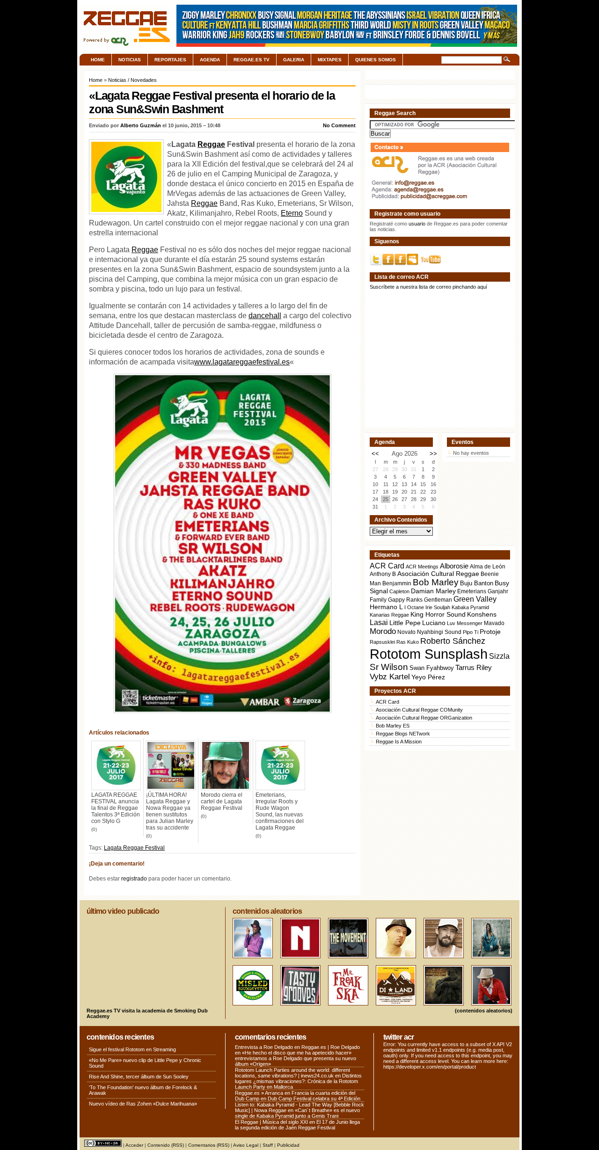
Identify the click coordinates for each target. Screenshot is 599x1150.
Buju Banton (476, 583)
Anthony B (383, 574)
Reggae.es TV (252, 59)
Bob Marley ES (392, 725)
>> (433, 453)
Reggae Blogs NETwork (403, 733)
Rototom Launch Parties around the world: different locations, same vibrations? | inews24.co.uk (292, 1072)
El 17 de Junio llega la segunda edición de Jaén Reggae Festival (297, 1124)
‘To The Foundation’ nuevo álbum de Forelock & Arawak (143, 1090)
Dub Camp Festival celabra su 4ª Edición (314, 1098)
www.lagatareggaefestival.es (242, 362)
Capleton (399, 591)
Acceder (134, 1145)
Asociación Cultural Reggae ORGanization (424, 718)
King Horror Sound (438, 614)
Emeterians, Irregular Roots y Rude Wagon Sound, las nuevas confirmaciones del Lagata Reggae (280, 811)
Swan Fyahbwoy (431, 667)
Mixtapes (330, 59)
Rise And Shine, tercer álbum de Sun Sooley (139, 1076)
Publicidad (288, 1145)
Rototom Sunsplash (429, 654)
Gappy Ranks (405, 600)
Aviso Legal (245, 1145)
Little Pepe (405, 622)
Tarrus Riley (473, 667)
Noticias (129, 59)
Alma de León (487, 566)
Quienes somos (375, 59)
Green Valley (475, 599)
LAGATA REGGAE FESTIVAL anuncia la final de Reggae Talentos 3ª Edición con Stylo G (115, 808)
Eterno (292, 213)
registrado (134, 878)
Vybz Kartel (390, 676)
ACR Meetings (422, 566)
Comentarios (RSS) (208, 1145)
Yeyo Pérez (428, 677)
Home (98, 59)
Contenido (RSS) (165, 1145)
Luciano (434, 622)
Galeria (293, 59)
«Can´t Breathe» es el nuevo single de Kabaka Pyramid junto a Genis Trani (297, 1113)
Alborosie (454, 566)
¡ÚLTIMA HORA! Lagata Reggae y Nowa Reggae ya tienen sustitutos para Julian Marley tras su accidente (169, 811)
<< (375, 453)
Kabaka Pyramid (470, 607)
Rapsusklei (382, 642)
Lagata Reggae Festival (134, 847)
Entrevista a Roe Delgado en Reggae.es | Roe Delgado (297, 1047)
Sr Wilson (389, 667)
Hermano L (386, 607)
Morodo (383, 631)
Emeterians (471, 591)
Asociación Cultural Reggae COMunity (419, 710)
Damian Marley (433, 591)
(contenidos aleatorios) (483, 1010)
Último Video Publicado (123, 911)
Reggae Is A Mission (399, 741)
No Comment (339, 125)
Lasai (379, 622)
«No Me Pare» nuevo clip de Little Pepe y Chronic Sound (145, 1063)
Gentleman (438, 600)
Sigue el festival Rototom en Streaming (132, 1049)
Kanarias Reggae (389, 615)
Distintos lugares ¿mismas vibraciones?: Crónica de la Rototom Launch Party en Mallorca (298, 1081)
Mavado (494, 623)
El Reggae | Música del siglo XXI (271, 1122)
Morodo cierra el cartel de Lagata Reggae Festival (221, 801)
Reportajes (170, 59)
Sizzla (499, 656)
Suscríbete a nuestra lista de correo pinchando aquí (428, 287)
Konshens (482, 614)
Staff (268, 1145)
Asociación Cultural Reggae (438, 573)
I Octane (414, 607)
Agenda (210, 59)
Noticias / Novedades (132, 80)
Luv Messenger (464, 623)
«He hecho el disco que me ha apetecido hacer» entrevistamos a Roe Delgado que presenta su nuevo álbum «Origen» (295, 1058)
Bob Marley (436, 582)
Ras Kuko (407, 642)
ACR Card (387, 566)
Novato (406, 632)
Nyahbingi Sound (439, 632)
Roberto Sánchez (452, 641)
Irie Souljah (437, 607)
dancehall (264, 316)
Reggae (211, 144)
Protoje (490, 631)
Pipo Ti (470, 632)
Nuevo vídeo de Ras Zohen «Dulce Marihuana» (143, 1103)
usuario (417, 223)
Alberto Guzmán (140, 125)
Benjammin (396, 583)
